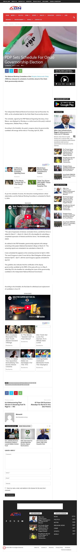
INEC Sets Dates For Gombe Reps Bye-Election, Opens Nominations (26, 443)
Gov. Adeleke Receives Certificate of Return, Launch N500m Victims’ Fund (12, 443)
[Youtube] (22, 521)
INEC (34, 383)
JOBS (66, 15)
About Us (14, 1)
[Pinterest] (16, 71)
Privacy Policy (37, 1)
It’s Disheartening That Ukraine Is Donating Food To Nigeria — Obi (15, 405)
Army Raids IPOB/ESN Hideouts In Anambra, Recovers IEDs (69, 176)
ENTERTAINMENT (19, 19)
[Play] (57, 84)
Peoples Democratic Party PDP (13, 384)
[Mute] (71, 84)
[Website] (19, 521)
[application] (64, 80)
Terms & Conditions (55, 1)
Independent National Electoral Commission (21, 383)
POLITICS (20, 15)
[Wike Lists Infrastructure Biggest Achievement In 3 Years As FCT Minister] (64, 122)
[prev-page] (47, 426)
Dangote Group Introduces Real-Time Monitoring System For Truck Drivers (69, 168)
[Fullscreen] (73, 84)
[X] (11, 71)
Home (7, 15)
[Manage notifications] (4, 547)
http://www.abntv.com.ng (21, 417)
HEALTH (42, 15)
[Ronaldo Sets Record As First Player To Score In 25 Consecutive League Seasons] (58, 160)
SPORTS (34, 15)
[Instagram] (11, 521)
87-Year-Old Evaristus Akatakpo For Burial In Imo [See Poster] (41, 405)
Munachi (8, 65)
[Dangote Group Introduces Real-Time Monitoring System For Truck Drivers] (58, 168)
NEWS (56, 516)
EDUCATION (51, 15)
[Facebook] (7, 71)
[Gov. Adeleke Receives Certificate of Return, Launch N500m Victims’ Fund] (12, 434)
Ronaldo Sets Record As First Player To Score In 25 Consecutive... (69, 160)
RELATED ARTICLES (11, 426)
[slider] (63, 83)
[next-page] (50, 426)
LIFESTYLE (58, 15)
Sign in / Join (6, 1)
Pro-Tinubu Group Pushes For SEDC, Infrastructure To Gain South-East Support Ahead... (68, 152)
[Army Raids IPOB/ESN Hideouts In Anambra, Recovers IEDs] (58, 177)
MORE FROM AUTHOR (24, 426)
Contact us (21, 1)
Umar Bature (25, 384)
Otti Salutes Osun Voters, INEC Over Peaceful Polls (41, 442)
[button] (74, 17)
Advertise (29, 1)
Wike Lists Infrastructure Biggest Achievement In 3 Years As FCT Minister (63, 132)
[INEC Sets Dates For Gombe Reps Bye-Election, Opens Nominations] (28, 434)
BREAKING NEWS (59, 525)
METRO (13, 15)
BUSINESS (8, 19)
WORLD (29, 19)
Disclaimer (45, 1)
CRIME (26, 15)
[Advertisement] (52, 8)
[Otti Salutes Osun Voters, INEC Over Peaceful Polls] (43, 434)
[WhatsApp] (20, 71)
